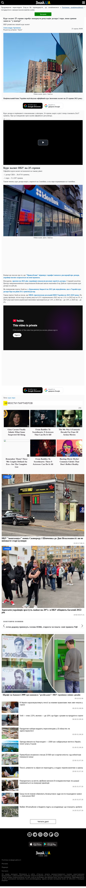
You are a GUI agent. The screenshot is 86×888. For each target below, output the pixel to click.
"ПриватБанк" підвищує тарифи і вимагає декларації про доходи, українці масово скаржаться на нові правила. (41, 276)
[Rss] (29, 834)
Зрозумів (43, 14)
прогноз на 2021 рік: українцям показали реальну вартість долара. (39, 281)
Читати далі (43, 821)
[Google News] (45, 834)
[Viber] (40, 834)
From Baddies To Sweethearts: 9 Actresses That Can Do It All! (43, 432)
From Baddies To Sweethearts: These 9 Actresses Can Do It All (43, 461)
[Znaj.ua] (43, 2)
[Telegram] (35, 834)
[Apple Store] (36, 844)
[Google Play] (50, 844)
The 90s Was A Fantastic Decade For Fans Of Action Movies (69, 432)
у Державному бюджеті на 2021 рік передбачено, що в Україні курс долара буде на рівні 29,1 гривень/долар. (42, 290)
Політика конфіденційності (11, 860)
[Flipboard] (51, 834)
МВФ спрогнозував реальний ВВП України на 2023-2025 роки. (54, 295)
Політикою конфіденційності (72, 7)
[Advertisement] (43, 256)
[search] (2, 2)
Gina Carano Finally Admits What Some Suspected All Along (17, 432)
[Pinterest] (56, 834)
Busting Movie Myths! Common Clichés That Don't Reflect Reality (69, 461)
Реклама (5, 864)
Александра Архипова (12, 28)
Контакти (5, 871)
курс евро (11, 397)
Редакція (5, 867)
